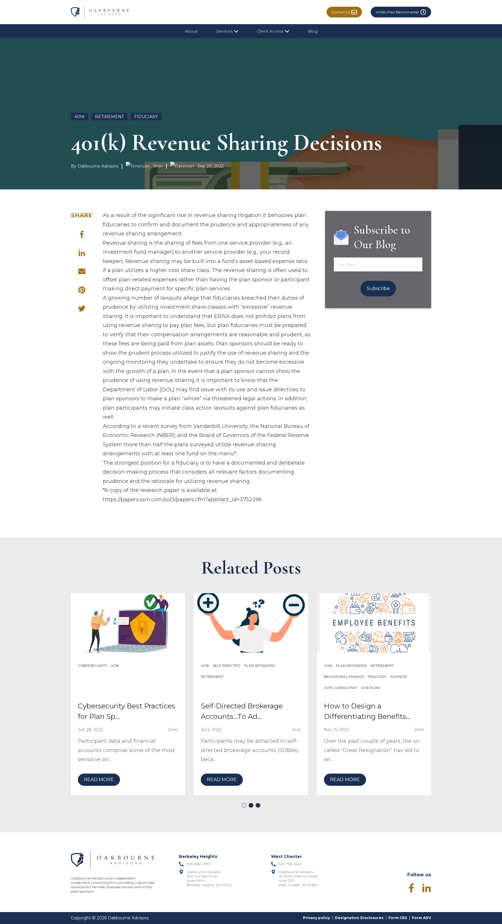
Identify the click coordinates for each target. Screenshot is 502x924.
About (191, 31)
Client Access (271, 31)
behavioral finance (344, 676)
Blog (313, 31)
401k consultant (340, 687)
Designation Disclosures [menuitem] (359, 918)
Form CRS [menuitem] (397, 918)
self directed (227, 665)
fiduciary (146, 116)
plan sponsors (259, 665)
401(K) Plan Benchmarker (397, 12)
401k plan (370, 687)
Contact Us (340, 12)
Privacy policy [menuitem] (316, 918)
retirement (109, 116)
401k (79, 116)
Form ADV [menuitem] (421, 918)
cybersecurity (92, 665)
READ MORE (99, 779)
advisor (398, 676)
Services (225, 31)
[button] (244, 805)
